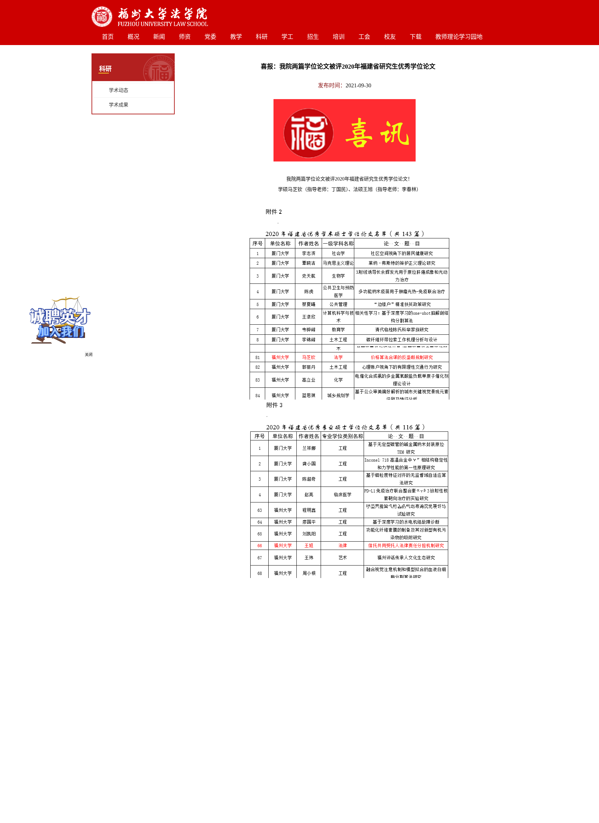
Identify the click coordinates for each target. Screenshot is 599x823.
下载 (416, 37)
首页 (108, 37)
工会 (364, 37)
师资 (185, 37)
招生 (313, 37)
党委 (210, 37)
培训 (339, 37)
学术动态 (118, 90)
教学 (236, 37)
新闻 (159, 37)
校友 (390, 37)
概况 (133, 37)
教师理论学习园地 (459, 37)
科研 (262, 37)
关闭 (90, 356)
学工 (287, 37)
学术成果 (118, 104)
